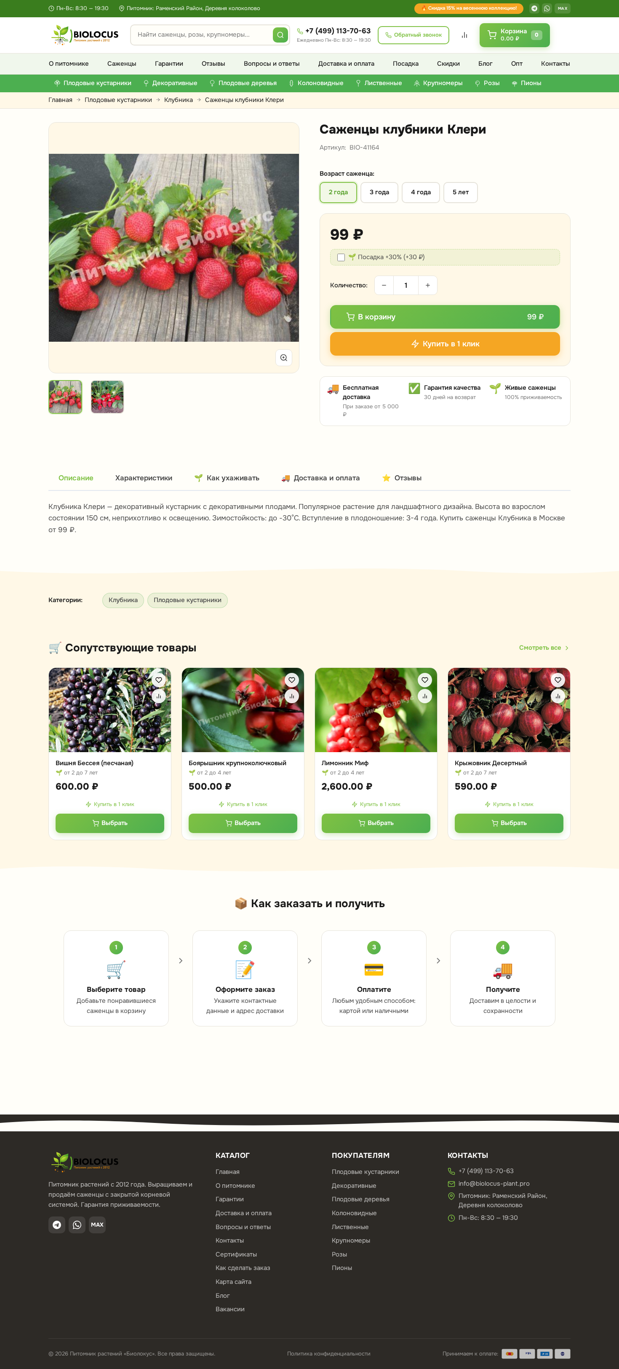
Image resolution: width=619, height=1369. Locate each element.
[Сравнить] (159, 696)
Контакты (555, 63)
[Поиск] (280, 35)
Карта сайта (233, 1282)
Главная (60, 100)
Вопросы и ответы (272, 63)
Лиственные (350, 1227)
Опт (517, 63)
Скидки (448, 63)
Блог (485, 63)
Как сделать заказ (243, 1268)
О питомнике (69, 63)
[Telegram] (534, 8)
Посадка (406, 63)
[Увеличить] (283, 357)
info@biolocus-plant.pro (494, 1183)
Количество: (349, 285)
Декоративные (354, 1185)
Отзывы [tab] (402, 478)
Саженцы (121, 63)
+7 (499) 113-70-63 (338, 31)
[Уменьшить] (384, 285)
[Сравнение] (464, 35)
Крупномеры (351, 1240)
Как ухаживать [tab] (226, 478)
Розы (339, 1254)
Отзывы (213, 63)
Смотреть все (540, 647)
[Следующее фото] (283, 247)
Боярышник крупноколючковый (237, 763)
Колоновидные (354, 1213)
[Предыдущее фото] (65, 247)
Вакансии (230, 1309)
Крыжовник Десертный (491, 763)
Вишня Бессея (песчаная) (94, 763)
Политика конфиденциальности (329, 1353)
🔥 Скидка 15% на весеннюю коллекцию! (469, 8)
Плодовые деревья (361, 1199)
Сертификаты (236, 1254)
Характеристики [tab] (143, 478)
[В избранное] (159, 680)
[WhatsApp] (547, 8)
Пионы (342, 1268)
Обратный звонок (418, 34)
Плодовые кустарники (118, 100)
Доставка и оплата (346, 63)
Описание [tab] (76, 478)
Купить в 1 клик (114, 804)
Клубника (178, 100)
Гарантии (169, 63)
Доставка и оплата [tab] (320, 478)
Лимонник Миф (345, 763)
